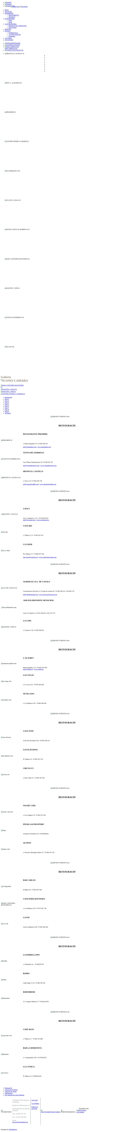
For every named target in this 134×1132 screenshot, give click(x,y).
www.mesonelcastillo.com (48, 484)
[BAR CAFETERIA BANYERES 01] (13, 387)
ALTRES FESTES (15, 34)
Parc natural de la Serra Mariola (14, 1095)
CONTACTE (19, 50)
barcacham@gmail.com (30, 557)
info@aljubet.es (28, 669)
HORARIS (16, 43)
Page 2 (7, 399)
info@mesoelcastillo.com (31, 484)
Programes (12, 36)
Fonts (10, 22)
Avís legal (34, 1100)
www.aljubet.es (39, 669)
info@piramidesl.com (29, 447)
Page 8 (7, 410)
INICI (6, 10)
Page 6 (7, 406)
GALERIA (8, 38)
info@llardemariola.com (30, 594)
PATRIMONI (9, 13)
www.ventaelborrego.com (48, 465)
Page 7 (7, 408)
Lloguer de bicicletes (11, 1090)
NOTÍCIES (8, 12)
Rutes (10, 20)
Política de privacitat (34, 1107)
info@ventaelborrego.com (31, 465)
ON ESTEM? (9, 40)
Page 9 (7, 411)
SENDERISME (10, 19)
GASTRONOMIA (11, 24)
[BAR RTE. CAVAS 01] (9, 389)
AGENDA (16, 45)
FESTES (7, 31)
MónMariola (13, 1129)
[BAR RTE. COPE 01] (8, 391)
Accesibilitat (35, 1103)
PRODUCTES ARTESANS (18, 26)
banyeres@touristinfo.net (20, 1122)
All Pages (8, 413)
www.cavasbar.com (42, 520)
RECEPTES (12, 27)
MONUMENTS (14, 15)
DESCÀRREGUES (11, 48)
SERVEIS (8, 29)
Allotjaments (9, 1093)
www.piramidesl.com (44, 447)
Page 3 (7, 401)
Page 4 (7, 402)
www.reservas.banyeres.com (48, 594)
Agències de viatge (10, 1091)
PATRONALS (13, 33)
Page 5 (7, 404)
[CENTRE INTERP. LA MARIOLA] (13, 394)
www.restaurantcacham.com (47, 557)
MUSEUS (12, 17)
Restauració (8, 397)
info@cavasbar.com (29, 520)
